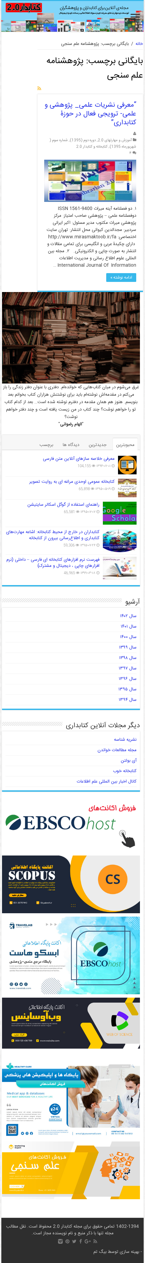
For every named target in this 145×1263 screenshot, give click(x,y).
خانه (139, 44)
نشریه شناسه (125, 739)
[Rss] (95, 1241)
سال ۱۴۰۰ (128, 637)
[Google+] (87, 1241)
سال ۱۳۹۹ (128, 647)
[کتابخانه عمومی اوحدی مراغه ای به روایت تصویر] (127, 488)
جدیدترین (98, 445)
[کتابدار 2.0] (72, 16)
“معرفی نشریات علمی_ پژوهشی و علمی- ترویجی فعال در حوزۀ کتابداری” (90, 114)
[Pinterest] (67, 1241)
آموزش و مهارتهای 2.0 (115, 140)
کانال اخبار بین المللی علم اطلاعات (107, 781)
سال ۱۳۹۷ (128, 668)
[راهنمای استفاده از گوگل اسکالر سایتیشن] (120, 513)
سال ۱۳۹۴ (128, 700)
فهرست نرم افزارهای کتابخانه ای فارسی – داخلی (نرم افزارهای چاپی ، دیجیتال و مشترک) (52, 563)
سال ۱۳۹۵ (127, 689)
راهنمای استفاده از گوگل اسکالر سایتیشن (63, 504)
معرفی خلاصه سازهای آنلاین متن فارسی (79, 459)
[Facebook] (81, 1241)
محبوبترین (125, 445)
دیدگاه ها (71, 445)
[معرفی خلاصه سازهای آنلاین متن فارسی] (127, 465)
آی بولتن (129, 760)
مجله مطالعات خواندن (117, 750)
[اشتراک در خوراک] (39, 89)
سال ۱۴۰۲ (128, 616)
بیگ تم (100, 1252)
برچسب (46, 445)
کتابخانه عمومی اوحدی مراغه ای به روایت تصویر (72, 481)
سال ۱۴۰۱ (129, 626)
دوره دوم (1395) (83, 140)
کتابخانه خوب (125, 771)
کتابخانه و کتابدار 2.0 (92, 146)
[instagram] (60, 1241)
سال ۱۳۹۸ (128, 658)
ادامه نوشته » (121, 277)
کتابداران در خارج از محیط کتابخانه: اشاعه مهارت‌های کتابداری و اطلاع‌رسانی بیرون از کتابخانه (52, 535)
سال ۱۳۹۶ (128, 679)
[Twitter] (74, 1241)
